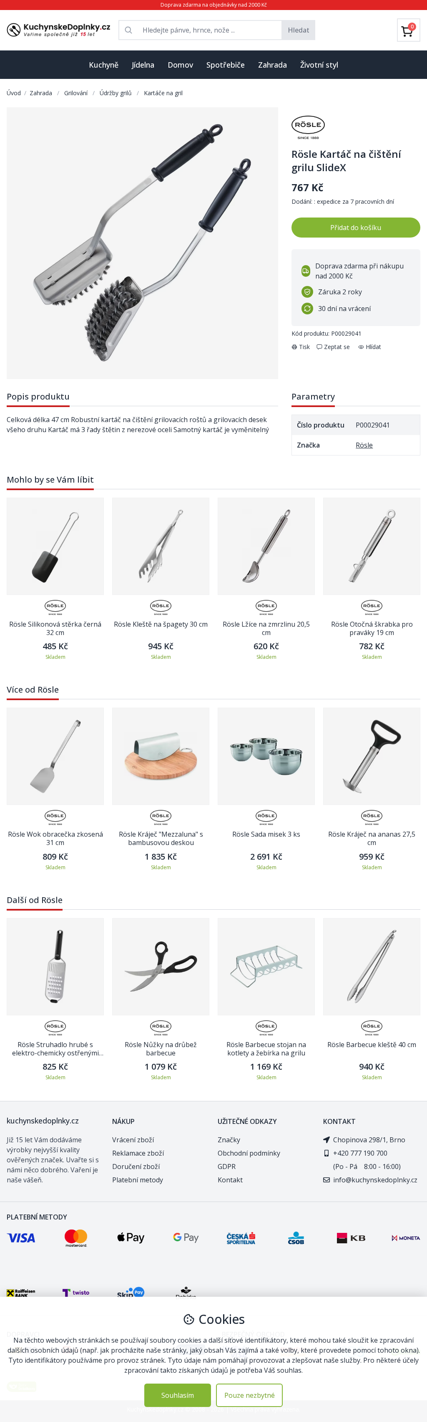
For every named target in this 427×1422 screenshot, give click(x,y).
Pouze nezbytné (249, 1395)
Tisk (304, 347)
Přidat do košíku (355, 227)
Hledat (298, 30)
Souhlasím (177, 1395)
